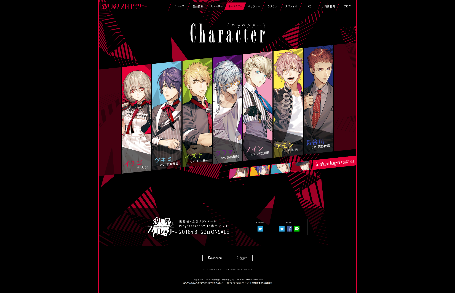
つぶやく (282, 229)
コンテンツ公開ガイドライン (212, 269)
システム (272, 6)
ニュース (179, 6)
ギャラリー (254, 6)
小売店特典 (328, 6)
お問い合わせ (248, 269)
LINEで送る (296, 229)
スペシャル (291, 6)
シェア (289, 229)
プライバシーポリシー (232, 269)
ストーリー (216, 6)
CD (309, 6)
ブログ (347, 6)
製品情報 (197, 6)
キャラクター (235, 6)
